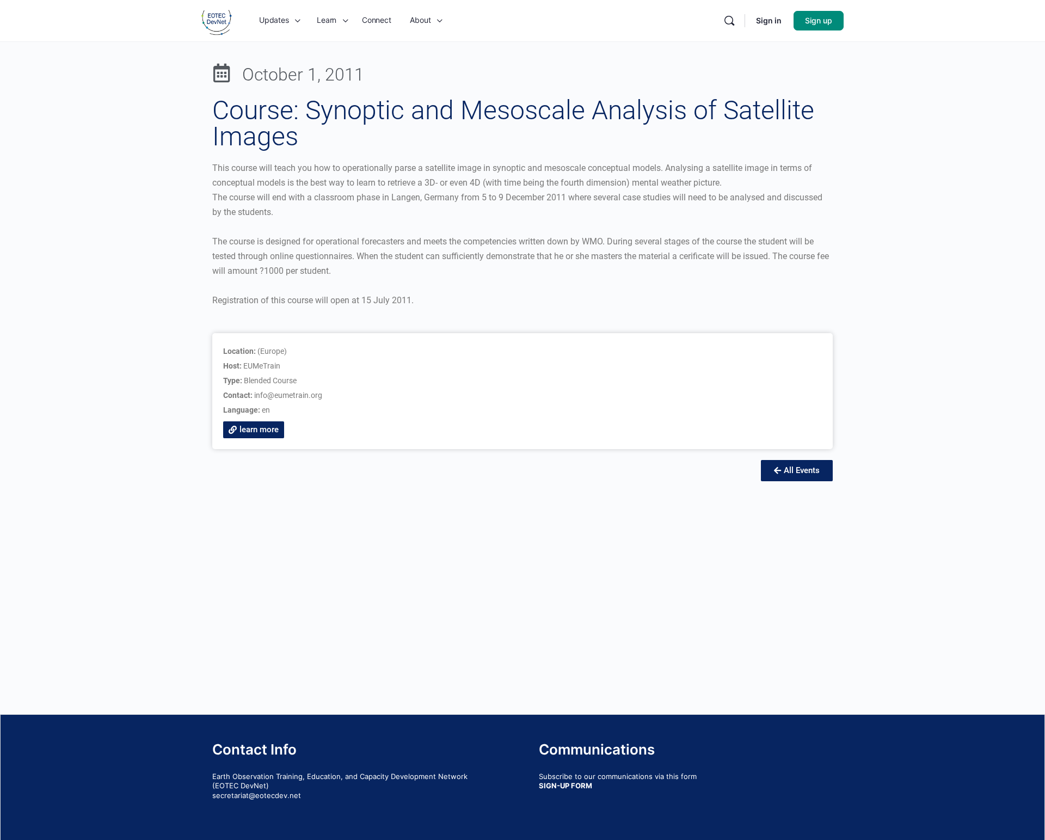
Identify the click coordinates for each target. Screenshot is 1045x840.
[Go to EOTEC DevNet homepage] (216, 20)
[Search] (729, 20)
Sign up (818, 20)
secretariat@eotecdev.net (256, 795)
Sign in (769, 20)
